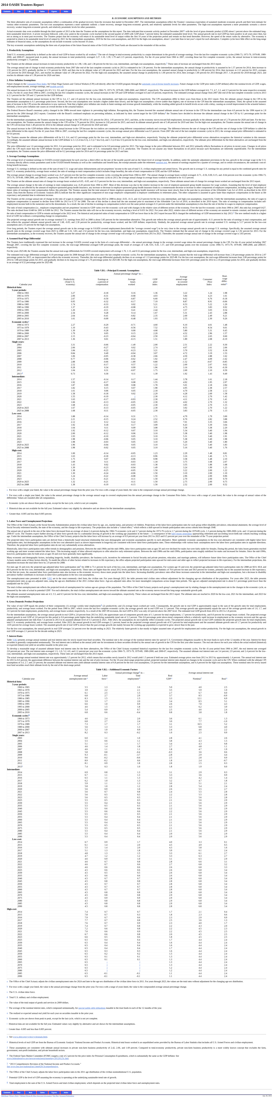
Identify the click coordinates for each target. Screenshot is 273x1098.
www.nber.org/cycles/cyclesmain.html (30, 1037)
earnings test (161, 162)
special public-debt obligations (92, 1008)
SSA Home (4, 1096)
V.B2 (49, 578)
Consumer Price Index (37, 84)
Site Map (56, 1096)
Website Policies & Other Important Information (36, 1096)
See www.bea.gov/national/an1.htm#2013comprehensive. (33, 1066)
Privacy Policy (14, 1096)
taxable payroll (56, 86)
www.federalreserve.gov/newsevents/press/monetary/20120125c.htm (38, 1058)
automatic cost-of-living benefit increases (160, 84)
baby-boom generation (181, 533)
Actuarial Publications (67, 1096)
